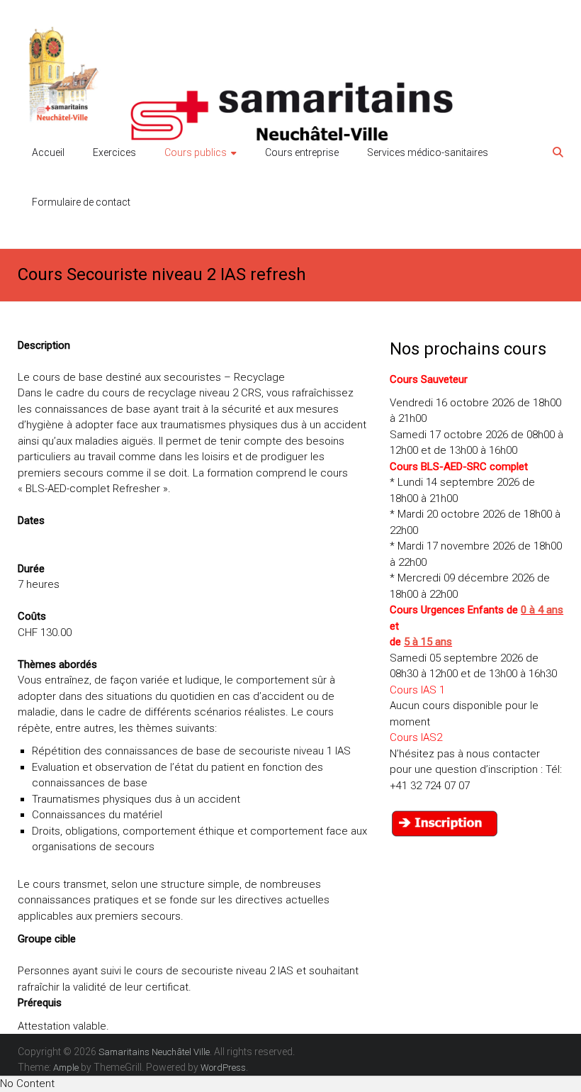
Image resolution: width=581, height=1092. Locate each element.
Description (44, 345)
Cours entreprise (302, 152)
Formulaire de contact (81, 202)
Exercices (114, 152)
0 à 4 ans (542, 609)
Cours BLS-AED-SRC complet (459, 466)
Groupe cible (47, 938)
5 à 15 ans (428, 641)
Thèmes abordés (57, 664)
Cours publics (195, 152)
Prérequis (40, 1002)
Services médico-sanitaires (427, 152)
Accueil (48, 152)
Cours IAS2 (416, 737)
